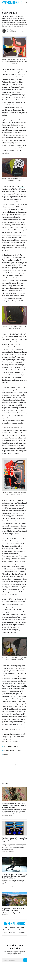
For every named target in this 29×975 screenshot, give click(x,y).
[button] (20, 927)
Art (3, 9)
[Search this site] (24, 2)
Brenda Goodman (8, 734)
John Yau (10, 30)
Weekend (6, 754)
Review (19, 750)
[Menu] (26, 2)
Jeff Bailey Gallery (8, 750)
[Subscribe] (25, 960)
